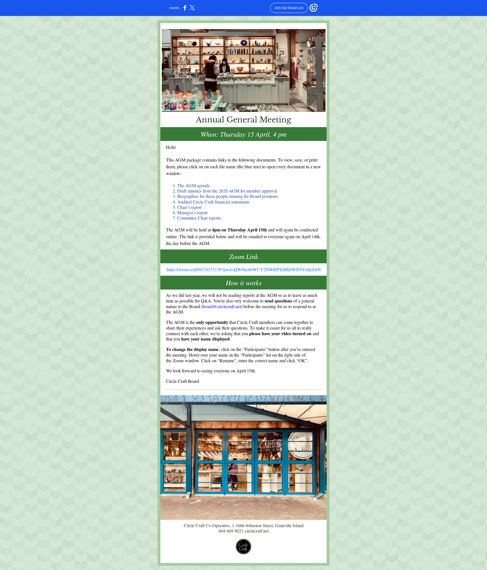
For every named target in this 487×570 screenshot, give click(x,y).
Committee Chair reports (199, 218)
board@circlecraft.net (222, 306)
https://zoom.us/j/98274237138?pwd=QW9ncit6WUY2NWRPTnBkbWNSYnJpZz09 (244, 269)
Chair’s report (189, 207)
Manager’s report (192, 212)
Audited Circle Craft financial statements (213, 202)
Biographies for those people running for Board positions (227, 196)
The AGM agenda (193, 185)
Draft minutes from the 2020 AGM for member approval (227, 191)
